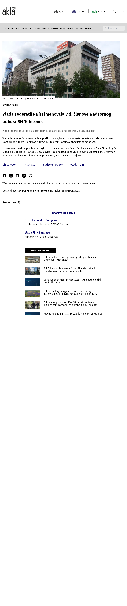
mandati (30, 164)
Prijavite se (118, 11)
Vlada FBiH (77, 164)
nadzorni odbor (53, 164)
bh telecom (9, 164)
